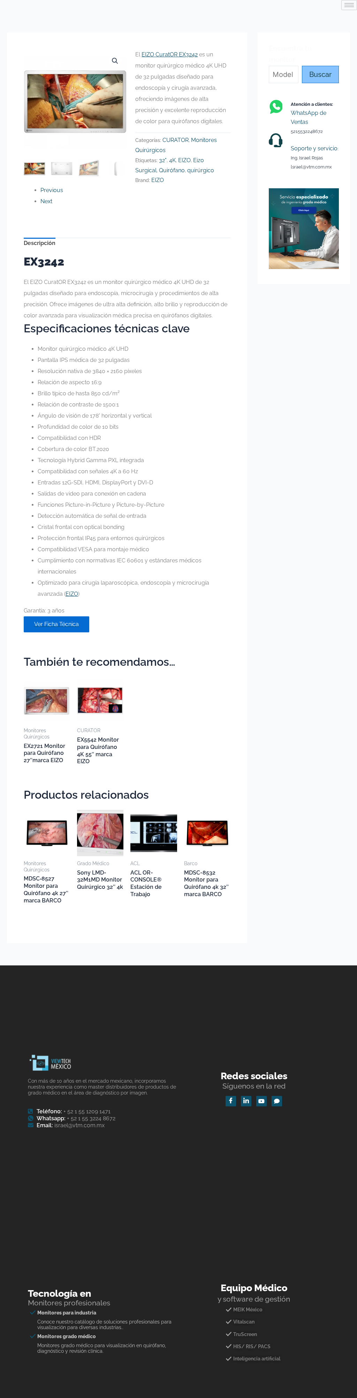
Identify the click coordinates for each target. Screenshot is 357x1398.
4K (172, 160)
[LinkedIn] (246, 1101)
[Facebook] (231, 1101)
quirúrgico (200, 170)
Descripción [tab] (39, 243)
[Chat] (277, 1101)
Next (46, 201)
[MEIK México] (254, 1312)
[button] (115, 61)
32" (163, 160)
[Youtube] (261, 1101)
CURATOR (175, 140)
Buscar (320, 74)
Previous (51, 190)
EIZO (184, 160)
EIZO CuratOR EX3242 (170, 54)
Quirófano (172, 170)
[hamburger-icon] (349, 5)
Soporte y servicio (314, 148)
